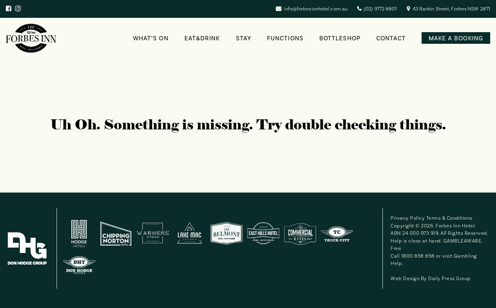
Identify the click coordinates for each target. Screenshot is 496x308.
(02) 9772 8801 (380, 9)
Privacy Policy (408, 218)
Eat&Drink (202, 38)
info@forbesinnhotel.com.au (316, 9)
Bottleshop (339, 38)
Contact (391, 38)
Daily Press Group (449, 278)
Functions (285, 38)
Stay (243, 38)
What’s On (151, 38)
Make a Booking (456, 38)
